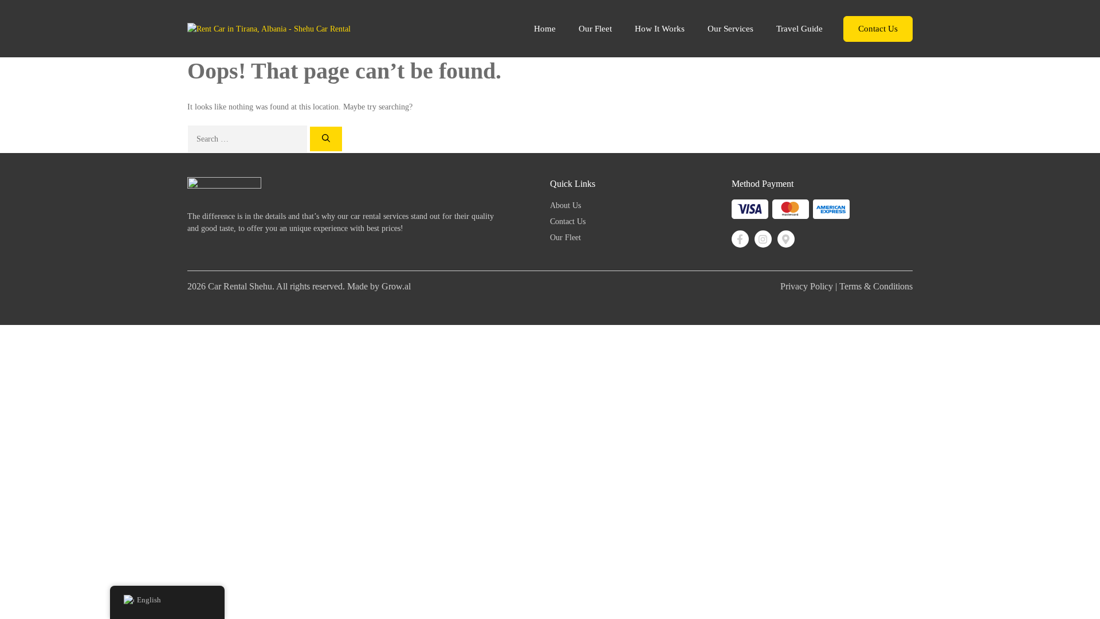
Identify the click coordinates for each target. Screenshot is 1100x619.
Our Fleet (595, 28)
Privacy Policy (806, 286)
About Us (565, 205)
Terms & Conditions (876, 286)
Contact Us (878, 28)
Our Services (730, 28)
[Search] (326, 139)
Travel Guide (799, 28)
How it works (660, 28)
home (545, 28)
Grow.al (396, 286)
